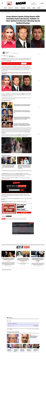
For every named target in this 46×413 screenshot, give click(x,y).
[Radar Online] (21, 3)
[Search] (2, 3)
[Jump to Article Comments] (1, 55)
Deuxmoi (23, 93)
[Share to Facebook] (4, 55)
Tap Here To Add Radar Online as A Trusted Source (13, 63)
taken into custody (19, 173)
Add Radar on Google (12, 56)
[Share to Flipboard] (10, 55)
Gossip (4, 12)
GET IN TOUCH (24, 212)
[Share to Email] (12, 55)
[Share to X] (7, 55)
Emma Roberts (8, 12)
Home (2, 12)
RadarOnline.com (5, 173)
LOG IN (43, 3)
